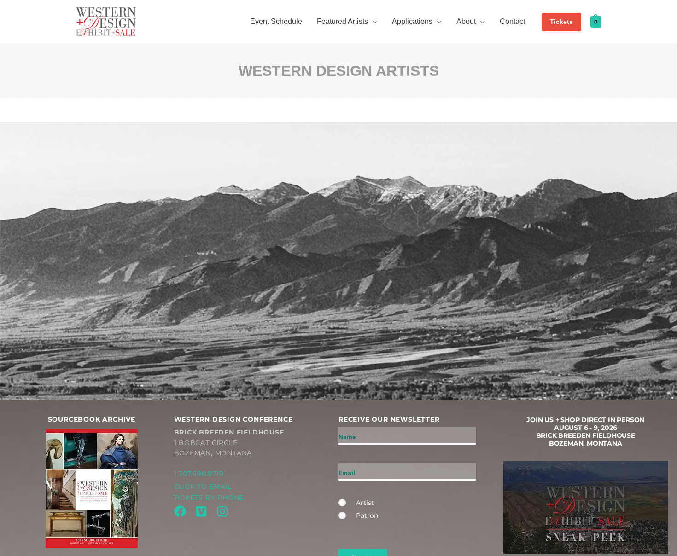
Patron (367, 515)
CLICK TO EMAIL (203, 486)
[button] (372, 21)
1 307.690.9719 (199, 473)
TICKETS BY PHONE (209, 497)
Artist (365, 502)
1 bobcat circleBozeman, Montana (229, 442)
